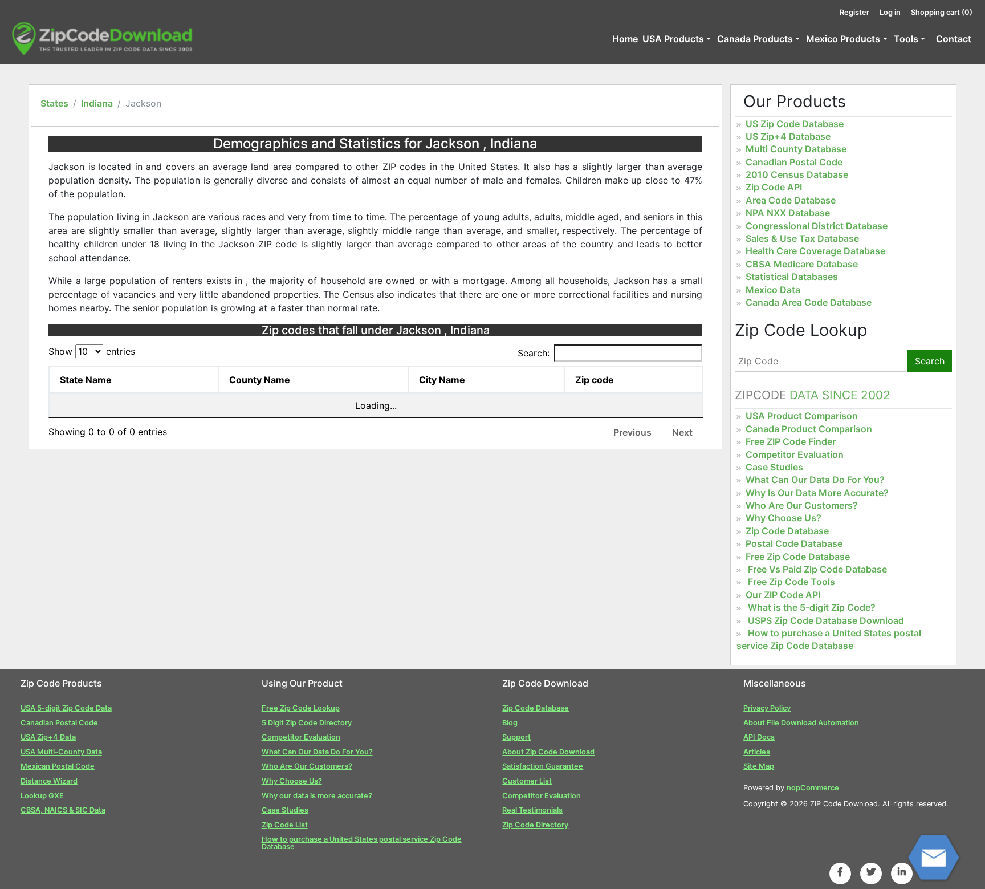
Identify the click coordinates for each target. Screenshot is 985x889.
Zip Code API (774, 187)
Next (682, 432)
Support (516, 737)
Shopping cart (941, 12)
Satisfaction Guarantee (542, 766)
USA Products (673, 38)
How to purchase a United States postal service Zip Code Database (828, 639)
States (54, 103)
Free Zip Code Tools (791, 581)
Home (625, 38)
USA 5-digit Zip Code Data (66, 708)
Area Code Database (791, 200)
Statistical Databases (792, 276)
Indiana (97, 103)
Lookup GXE (42, 795)
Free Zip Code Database (798, 556)
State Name (86, 379)
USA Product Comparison (802, 415)
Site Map (758, 766)
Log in (890, 12)
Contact (953, 38)
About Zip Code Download (548, 752)
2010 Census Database (797, 174)
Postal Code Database (794, 543)
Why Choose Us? (783, 517)
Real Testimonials (532, 810)
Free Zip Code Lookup (301, 708)
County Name (259, 379)
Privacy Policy (767, 708)
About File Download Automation (801, 722)
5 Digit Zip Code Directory (307, 722)
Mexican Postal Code (58, 766)
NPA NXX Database (788, 212)
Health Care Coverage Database (815, 251)
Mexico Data (773, 289)
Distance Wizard (49, 781)
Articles (756, 752)
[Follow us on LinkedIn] (901, 872)
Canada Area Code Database (809, 302)
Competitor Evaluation (795, 454)
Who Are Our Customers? (802, 505)
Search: (534, 353)
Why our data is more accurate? (317, 795)
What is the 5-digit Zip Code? (812, 607)
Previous (632, 432)
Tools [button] (906, 38)
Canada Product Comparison (809, 429)
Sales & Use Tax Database (802, 238)
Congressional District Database (817, 226)
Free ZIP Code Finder (791, 441)
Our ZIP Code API (783, 594)
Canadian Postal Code (794, 162)
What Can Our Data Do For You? (815, 479)
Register (854, 12)
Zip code (594, 379)
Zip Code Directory (535, 825)
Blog (510, 722)
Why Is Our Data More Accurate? (817, 492)
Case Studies (774, 467)
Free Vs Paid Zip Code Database (817, 569)
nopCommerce (813, 788)
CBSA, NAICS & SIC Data (63, 810)
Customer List (527, 781)
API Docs (759, 737)
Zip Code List (285, 825)
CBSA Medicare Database (802, 264)
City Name (442, 379)
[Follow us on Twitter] (871, 872)
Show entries (91, 351)
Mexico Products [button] (843, 38)
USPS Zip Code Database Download (826, 620)
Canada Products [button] (755, 38)
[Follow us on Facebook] (840, 872)
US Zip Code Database (795, 123)
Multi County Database (796, 149)
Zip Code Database (787, 531)
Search (930, 361)
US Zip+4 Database (788, 136)
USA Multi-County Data (61, 752)
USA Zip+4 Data (48, 737)
